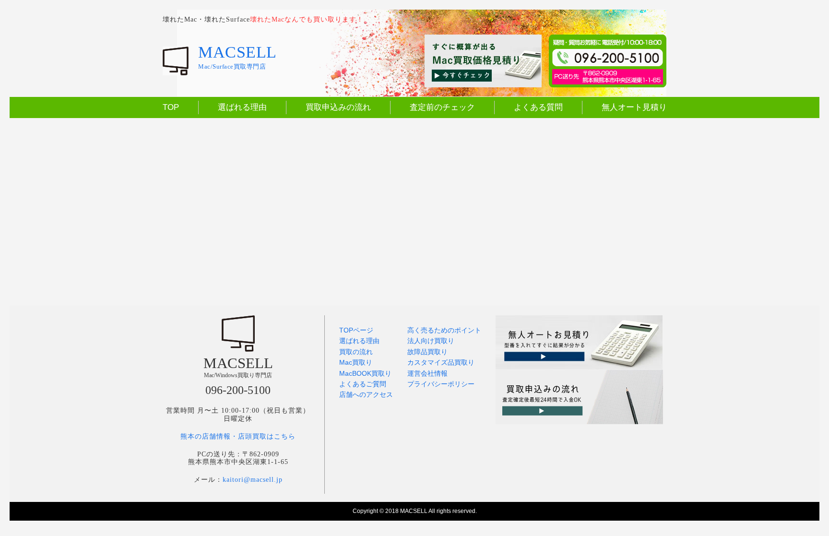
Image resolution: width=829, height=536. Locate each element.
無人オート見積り (634, 107)
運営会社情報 (427, 373)
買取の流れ (356, 352)
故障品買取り (427, 352)
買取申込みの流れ (338, 107)
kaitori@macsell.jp (253, 479)
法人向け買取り (430, 341)
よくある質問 (538, 107)
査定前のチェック (442, 107)
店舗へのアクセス (366, 394)
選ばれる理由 (242, 107)
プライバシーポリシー (440, 384)
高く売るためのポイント (444, 330)
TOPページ (356, 330)
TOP (171, 107)
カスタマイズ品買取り (440, 362)
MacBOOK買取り (365, 373)
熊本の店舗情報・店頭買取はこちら (238, 436)
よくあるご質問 (362, 384)
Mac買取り (355, 362)
